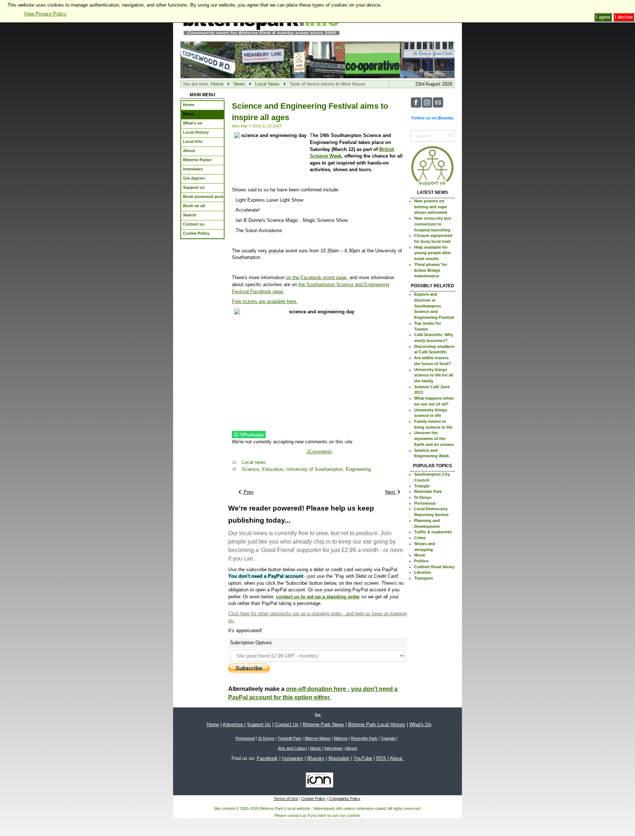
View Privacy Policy (45, 14)
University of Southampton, (316, 469)
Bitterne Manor (318, 738)
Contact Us (287, 724)
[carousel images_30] (207, 59)
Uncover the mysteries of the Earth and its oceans (434, 438)
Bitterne (341, 738)
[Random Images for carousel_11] (317, 59)
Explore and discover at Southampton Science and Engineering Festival (434, 306)
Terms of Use (286, 798)
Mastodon (339, 758)
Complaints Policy (344, 798)
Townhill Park (289, 738)
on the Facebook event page (316, 277)
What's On (420, 724)
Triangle (422, 486)
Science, (252, 469)
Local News (267, 84)
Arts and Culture (292, 748)
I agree (603, 17)
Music (420, 555)
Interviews (333, 748)
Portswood (424, 503)
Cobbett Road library (434, 567)
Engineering (358, 469)
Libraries (422, 572)
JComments (319, 451)
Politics (421, 561)
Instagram (292, 758)
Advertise (233, 724)
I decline (624, 17)
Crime (420, 538)
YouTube (363, 758)
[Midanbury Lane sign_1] (262, 59)
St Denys (422, 497)
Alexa (396, 758)
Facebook (267, 758)
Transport (423, 578)
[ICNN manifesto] (318, 781)
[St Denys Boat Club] (427, 59)
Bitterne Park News (323, 724)
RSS (382, 758)
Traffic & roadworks (433, 532)
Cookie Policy (313, 798)
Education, (274, 469)
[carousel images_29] (372, 59)
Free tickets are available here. (265, 301)
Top (318, 715)
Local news (254, 462)
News (239, 84)
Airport (351, 748)
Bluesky (315, 758)
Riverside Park (428, 491)
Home (217, 84)
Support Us (259, 724)
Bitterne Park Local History (376, 724)
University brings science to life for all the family (433, 375)
